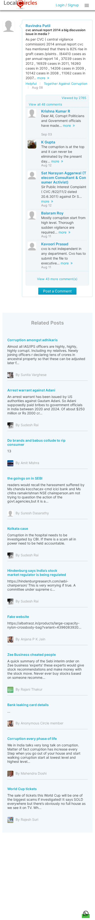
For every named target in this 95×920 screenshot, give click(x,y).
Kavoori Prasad (54, 244)
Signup (73, 5)
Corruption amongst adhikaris (32, 340)
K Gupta (48, 142)
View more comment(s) (57, 279)
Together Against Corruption (65, 83)
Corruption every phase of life (32, 738)
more (42, 78)
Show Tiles (87, 5)
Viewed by (74, 98)
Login (60, 5)
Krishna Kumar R (55, 111)
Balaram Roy (52, 213)
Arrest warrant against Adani (31, 390)
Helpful (31, 83)
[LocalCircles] (20, 4)
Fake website (18, 617)
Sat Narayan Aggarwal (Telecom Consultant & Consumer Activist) (63, 177)
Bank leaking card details (28, 705)
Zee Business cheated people (31, 654)
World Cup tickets (22, 789)
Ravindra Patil (38, 25)
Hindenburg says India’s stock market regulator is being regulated (36, 572)
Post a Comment (57, 291)
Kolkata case (17, 528)
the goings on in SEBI (24, 478)
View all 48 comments (45, 104)
